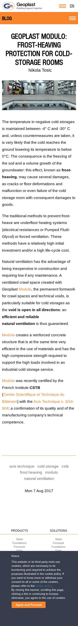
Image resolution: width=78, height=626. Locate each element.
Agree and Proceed (29, 604)
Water (19, 539)
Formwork (19, 546)
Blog (7, 18)
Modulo (25, 289)
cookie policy (43, 585)
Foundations (19, 543)
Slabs (19, 550)
